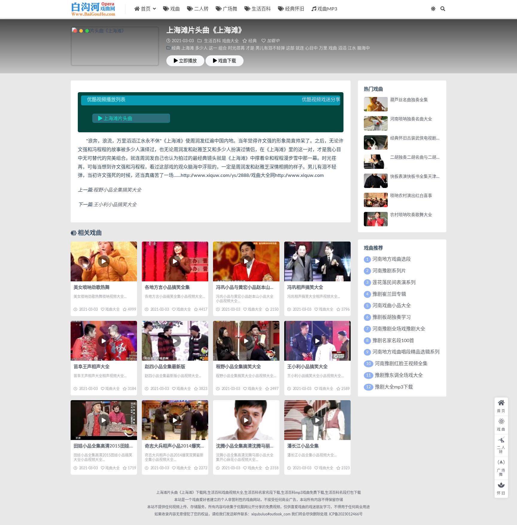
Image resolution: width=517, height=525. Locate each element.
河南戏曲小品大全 (391, 305)
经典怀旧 (294, 9)
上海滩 (187, 48)
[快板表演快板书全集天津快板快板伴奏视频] (376, 181)
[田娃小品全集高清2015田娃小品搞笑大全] (104, 420)
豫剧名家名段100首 (393, 340)
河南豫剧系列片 (389, 270)
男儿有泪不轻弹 (270, 48)
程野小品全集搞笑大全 (117, 190)
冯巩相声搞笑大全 (305, 287)
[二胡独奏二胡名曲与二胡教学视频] (376, 161)
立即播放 (188, 60)
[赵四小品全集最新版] (175, 341)
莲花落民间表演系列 (394, 282)
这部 (290, 48)
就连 (300, 48)
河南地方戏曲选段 (391, 259)
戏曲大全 (230, 41)
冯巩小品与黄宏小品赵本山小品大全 (252, 287)
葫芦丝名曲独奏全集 (409, 100)
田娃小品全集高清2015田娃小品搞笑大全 (115, 446)
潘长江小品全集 (303, 446)
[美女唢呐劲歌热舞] (104, 261)
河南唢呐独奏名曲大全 (411, 119)
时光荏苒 (236, 48)
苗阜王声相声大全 (92, 367)
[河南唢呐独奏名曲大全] (376, 123)
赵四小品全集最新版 (165, 367)
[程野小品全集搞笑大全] (246, 341)
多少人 (201, 48)
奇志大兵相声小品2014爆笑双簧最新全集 (186, 446)
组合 (222, 48)
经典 (252, 41)
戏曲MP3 (327, 9)
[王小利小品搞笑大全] (317, 341)
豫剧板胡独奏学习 (391, 317)
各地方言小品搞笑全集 (167, 287)
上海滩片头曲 (117, 118)
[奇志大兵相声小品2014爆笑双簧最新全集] (175, 420)
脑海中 (363, 48)
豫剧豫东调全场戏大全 (399, 375)
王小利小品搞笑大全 (114, 204)
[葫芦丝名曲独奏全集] (376, 104)
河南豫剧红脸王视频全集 (401, 363)
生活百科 (261, 9)
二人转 (201, 9)
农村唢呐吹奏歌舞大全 (411, 215)
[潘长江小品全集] (317, 420)
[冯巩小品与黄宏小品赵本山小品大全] (246, 261)
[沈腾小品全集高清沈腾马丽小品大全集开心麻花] (246, 420)
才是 (250, 48)
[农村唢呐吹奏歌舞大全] (376, 219)
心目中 (311, 48)
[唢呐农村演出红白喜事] (376, 200)
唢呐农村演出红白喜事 (411, 196)
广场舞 (230, 9)
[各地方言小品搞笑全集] (175, 261)
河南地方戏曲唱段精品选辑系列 (406, 352)
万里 (323, 48)
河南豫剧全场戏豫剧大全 (398, 329)
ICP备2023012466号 (345, 514)
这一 (213, 48)
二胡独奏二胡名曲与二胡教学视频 (421, 157)
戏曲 (175, 9)
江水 (352, 48)
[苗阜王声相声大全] (104, 341)
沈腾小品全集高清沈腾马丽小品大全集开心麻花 (263, 446)
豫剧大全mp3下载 (394, 387)
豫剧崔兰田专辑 (389, 294)
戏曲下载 (227, 60)
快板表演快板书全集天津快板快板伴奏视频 (430, 177)
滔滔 (342, 48)
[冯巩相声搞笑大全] (317, 261)
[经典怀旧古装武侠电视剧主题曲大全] (376, 142)
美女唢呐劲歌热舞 (92, 287)
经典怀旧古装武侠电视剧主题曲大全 (423, 138)
